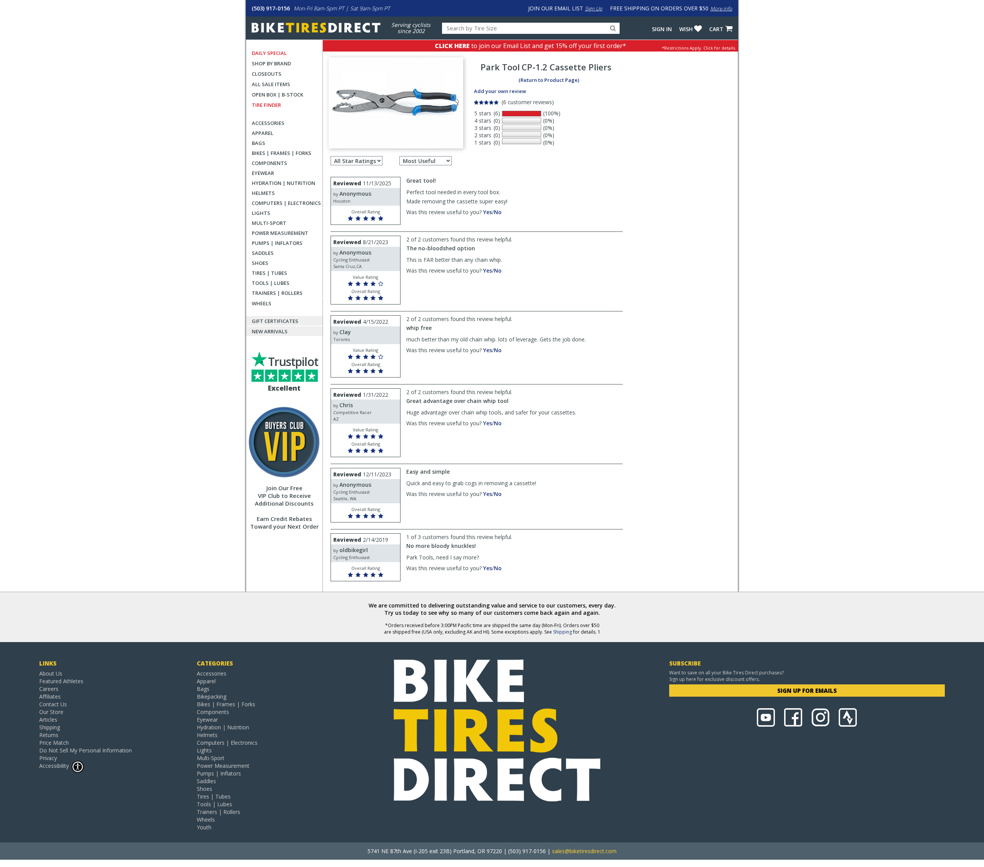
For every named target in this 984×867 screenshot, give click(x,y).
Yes (487, 212)
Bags (258, 143)
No (498, 212)
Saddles (263, 253)
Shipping (562, 632)
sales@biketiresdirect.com (584, 851)
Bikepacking (211, 696)
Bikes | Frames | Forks (281, 153)
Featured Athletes (61, 681)
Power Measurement (280, 233)
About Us (50, 673)
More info (721, 8)
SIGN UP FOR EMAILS (807, 690)
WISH (686, 29)
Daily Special (269, 53)
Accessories (268, 123)
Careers (48, 688)
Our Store (51, 712)
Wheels (261, 303)
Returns (48, 735)
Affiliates (50, 696)
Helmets (263, 193)
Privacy (48, 758)
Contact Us (53, 704)
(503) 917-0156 (271, 8)
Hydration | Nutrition (283, 183)
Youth (204, 827)
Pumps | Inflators (277, 243)
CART (716, 29)
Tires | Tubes (269, 273)
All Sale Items (271, 84)
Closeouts (266, 73)
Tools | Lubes (270, 283)
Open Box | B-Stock (277, 94)
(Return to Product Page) (549, 80)
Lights (261, 213)
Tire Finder (266, 105)
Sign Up (593, 8)
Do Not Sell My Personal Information (85, 750)
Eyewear (263, 173)
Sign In (662, 29)
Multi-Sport (269, 223)
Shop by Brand (271, 63)
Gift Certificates (275, 321)
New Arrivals (270, 331)
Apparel (262, 133)
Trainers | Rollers (277, 293)
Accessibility (54, 765)
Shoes (260, 263)
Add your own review (500, 91)
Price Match (54, 742)
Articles (48, 719)
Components (269, 163)
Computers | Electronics (286, 203)
